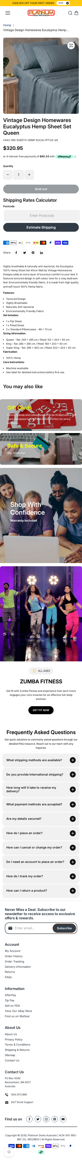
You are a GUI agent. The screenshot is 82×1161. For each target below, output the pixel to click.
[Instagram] (46, 1119)
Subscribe (64, 928)
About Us (11, 1034)
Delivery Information (18, 966)
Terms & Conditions (17, 1044)
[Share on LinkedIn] (41, 252)
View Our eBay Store (18, 1011)
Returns (10, 971)
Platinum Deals (37, 1135)
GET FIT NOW (41, 710)
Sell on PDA (12, 1005)
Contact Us (12, 1060)
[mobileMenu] (7, 13)
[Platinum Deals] (41, 13)
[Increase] (29, 174)
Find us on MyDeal (17, 1016)
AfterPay (10, 995)
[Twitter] (24, 252)
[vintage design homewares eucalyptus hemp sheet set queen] (71, 45)
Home (7, 25)
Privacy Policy (13, 1039)
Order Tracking (14, 961)
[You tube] (63, 1119)
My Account (12, 951)
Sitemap (10, 1055)
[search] (70, 12)
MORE (60, 3)
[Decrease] (7, 174)
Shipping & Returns (17, 1049)
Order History (13, 956)
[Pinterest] (33, 252)
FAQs (8, 977)
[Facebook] (16, 252)
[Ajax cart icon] (76, 12)
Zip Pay (9, 1000)
